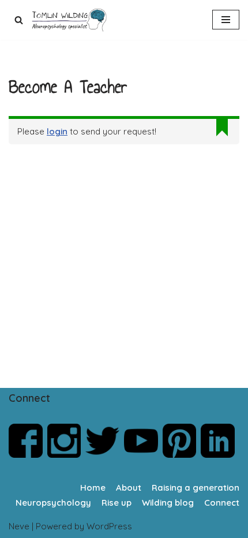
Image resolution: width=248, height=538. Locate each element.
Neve (19, 526)
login (57, 131)
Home (93, 487)
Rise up (116, 502)
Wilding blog (168, 502)
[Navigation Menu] (225, 19)
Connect (221, 502)
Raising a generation (195, 487)
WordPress (109, 526)
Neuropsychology (53, 502)
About (128, 487)
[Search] (18, 20)
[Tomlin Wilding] (70, 20)
